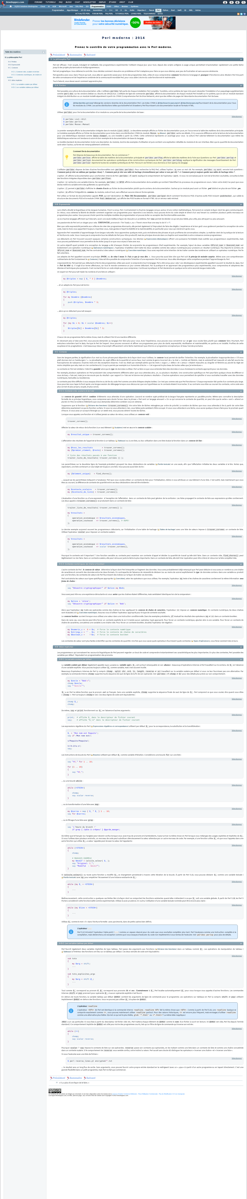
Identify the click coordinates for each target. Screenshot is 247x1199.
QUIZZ (160, 14)
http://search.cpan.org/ (168, 103)
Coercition (120, 579)
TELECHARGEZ (149, 14)
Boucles (96, 755)
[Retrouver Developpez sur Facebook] (244, 14)
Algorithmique (72, 10)
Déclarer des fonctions (97, 406)
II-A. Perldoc (12, 62)
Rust (173, 10)
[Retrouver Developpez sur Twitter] (241, 14)
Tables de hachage (167, 530)
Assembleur (97, 10)
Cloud (42, 7)
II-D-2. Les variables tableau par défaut (24, 87)
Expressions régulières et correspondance (110, 726)
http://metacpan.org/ (190, 103)
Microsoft (62, 7)
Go (126, 10)
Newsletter (89, 2)
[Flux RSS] (238, 14)
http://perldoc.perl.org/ (84, 103)
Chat (77, 2)
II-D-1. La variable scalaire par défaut (24, 84)
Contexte (93, 259)
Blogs (68, 2)
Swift (179, 10)
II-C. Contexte (13, 68)
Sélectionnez (237, 117)
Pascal (151, 10)
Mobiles (125, 7)
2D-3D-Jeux (85, 10)
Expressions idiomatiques (157, 239)
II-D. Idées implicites (15, 80)
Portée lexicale (164, 464)
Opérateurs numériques (103, 248)
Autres (198, 10)
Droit (122, 2)
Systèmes (134, 7)
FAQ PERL (109, 14)
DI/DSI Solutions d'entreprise (26, 7)
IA (49, 7)
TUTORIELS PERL (122, 14)
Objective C (141, 10)
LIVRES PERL (136, 14)
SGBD (108, 7)
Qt (185, 10)
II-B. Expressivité (14, 65)
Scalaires (118, 428)
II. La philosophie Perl (13, 57)
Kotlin (132, 10)
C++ (110, 10)
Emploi (102, 2)
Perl (158, 10)
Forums (38, 2)
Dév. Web (79, 7)
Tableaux (121, 441)
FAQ (60, 2)
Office (116, 7)
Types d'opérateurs (201, 641)
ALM (54, 7)
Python (165, 10)
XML (191, 10)
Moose (162, 133)
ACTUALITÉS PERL (82, 14)
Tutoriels (50, 2)
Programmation (98, 7)
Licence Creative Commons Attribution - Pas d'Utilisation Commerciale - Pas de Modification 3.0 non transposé (148, 1094)
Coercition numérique (137, 250)
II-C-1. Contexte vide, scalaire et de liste (25, 72)
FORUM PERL (97, 14)
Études (112, 2)
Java (71, 7)
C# (116, 10)
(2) (169, 222)
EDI (87, 7)
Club (130, 2)
